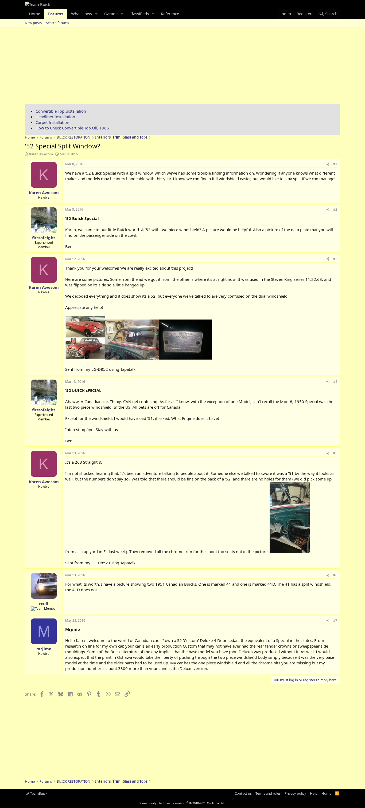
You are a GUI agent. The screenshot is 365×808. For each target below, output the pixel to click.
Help (313, 793)
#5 (335, 453)
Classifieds (139, 13)
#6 (335, 575)
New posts (33, 22)
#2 (335, 209)
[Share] (327, 164)
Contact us (243, 793)
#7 (335, 620)
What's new (81, 13)
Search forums (57, 22)
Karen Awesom (41, 154)
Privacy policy (295, 793)
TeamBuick (38, 793)
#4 (335, 381)
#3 (335, 259)
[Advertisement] (182, 67)
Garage (111, 13)
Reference (170, 13)
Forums (55, 13)
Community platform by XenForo (182, 803)
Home (34, 13)
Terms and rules (268, 793)
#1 (335, 164)
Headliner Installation (55, 116)
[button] (96, 14)
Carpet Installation (52, 122)
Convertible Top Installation (61, 111)
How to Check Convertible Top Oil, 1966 (72, 128)
